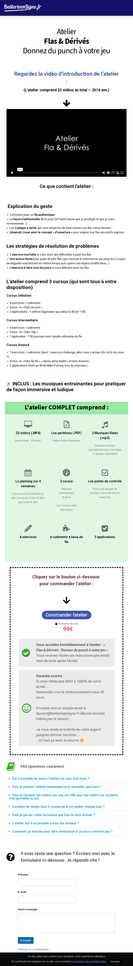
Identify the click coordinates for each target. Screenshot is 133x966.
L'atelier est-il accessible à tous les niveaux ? (45, 823)
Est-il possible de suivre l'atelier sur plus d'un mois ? (50, 778)
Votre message (27, 909)
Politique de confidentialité (33, 949)
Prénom (24, 874)
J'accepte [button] (115, 961)
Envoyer (25, 940)
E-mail (23, 892)
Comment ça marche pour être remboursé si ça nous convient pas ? (62, 831)
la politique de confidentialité (89, 961)
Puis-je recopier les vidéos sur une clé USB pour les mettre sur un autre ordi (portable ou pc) (63, 796)
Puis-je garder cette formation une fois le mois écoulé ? (53, 815)
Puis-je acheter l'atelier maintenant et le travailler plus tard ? (56, 787)
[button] (66, 778)
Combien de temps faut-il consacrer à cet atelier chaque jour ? (58, 807)
